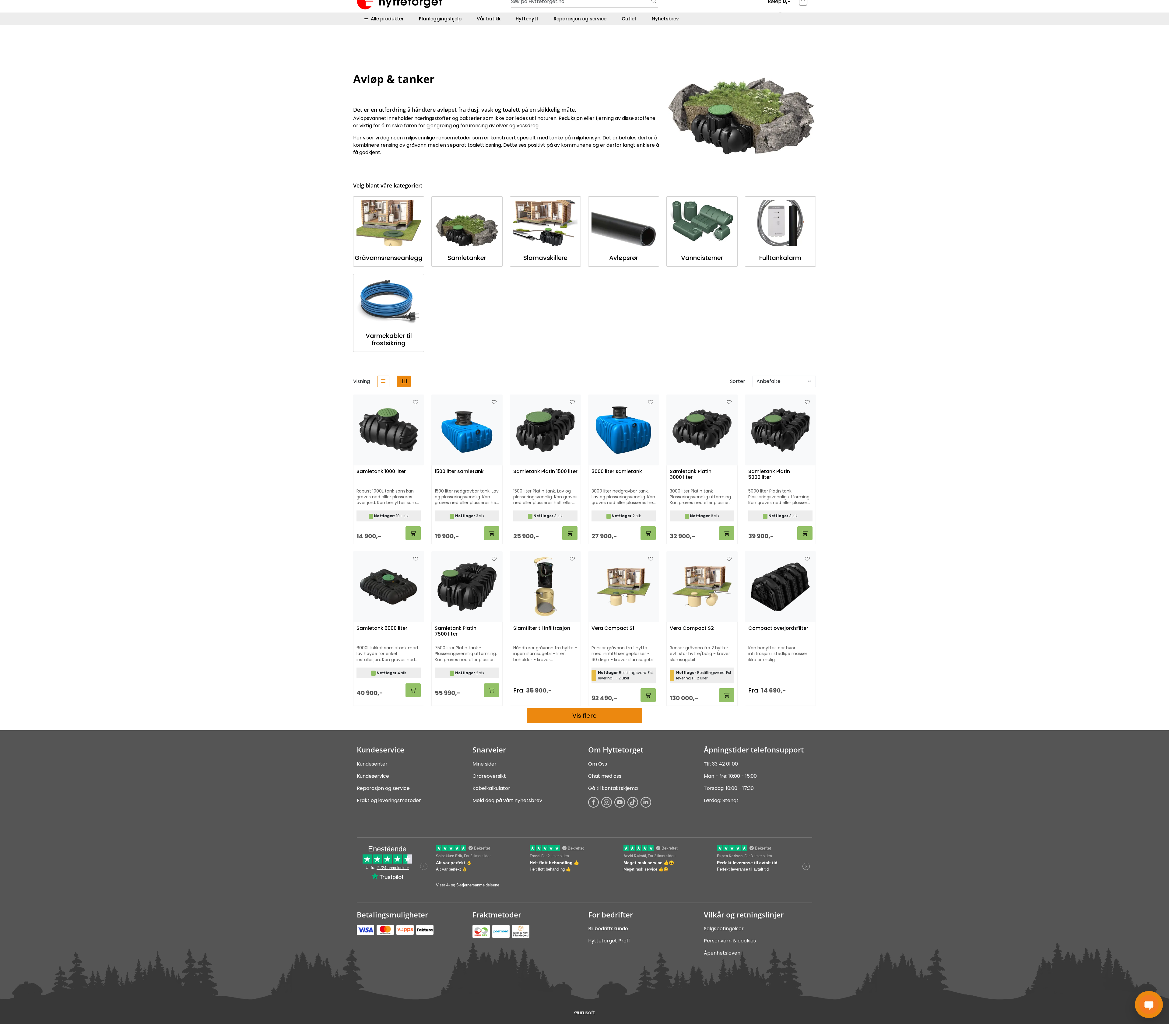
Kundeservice (373, 776)
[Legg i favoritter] (415, 402)
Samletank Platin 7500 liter (455, 631)
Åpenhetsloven (722, 952)
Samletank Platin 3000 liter (690, 474)
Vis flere (584, 715)
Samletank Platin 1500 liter (545, 471)
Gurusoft (584, 1012)
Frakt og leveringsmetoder (389, 800)
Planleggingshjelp (440, 19)
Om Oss (597, 763)
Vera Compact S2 (692, 628)
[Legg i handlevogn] (413, 533)
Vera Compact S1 (613, 628)
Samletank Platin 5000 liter (769, 474)
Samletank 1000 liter (381, 471)
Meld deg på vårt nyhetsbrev (507, 800)
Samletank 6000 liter (381, 628)
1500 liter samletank (459, 471)
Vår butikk (488, 19)
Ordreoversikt (489, 776)
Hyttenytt (527, 19)
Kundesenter (372, 763)
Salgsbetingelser (724, 928)
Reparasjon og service (580, 19)
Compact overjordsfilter (778, 628)
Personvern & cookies (730, 940)
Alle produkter (386, 19)
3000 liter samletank (617, 471)
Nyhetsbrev (665, 19)
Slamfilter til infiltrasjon (541, 628)
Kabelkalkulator (491, 788)
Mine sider (484, 763)
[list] (383, 381)
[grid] (404, 381)
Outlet (629, 19)
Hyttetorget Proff (609, 940)
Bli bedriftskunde (608, 928)
